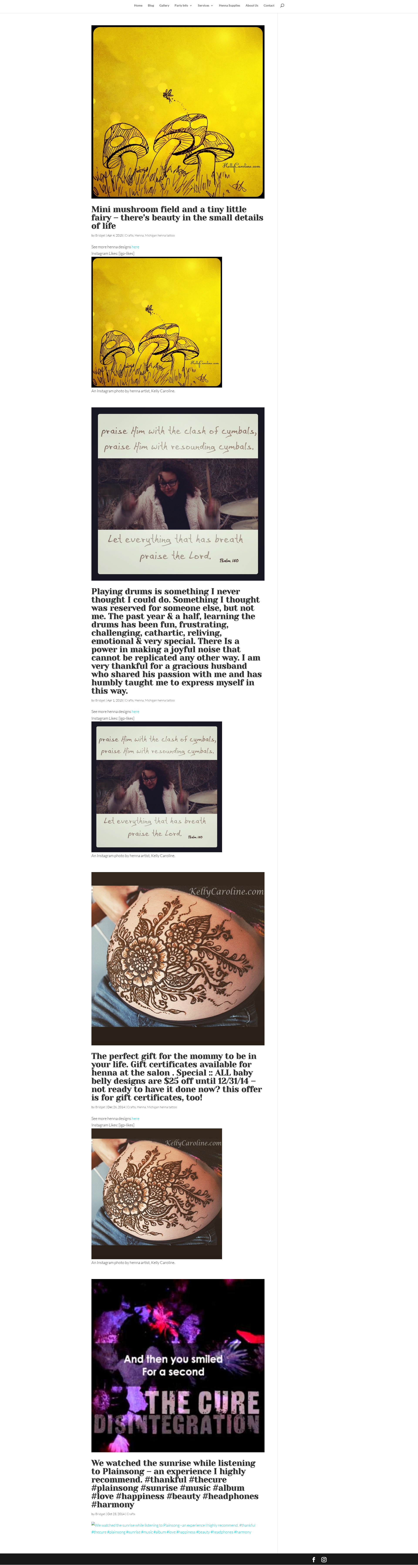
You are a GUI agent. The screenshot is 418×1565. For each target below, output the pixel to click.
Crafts (129, 235)
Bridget (100, 235)
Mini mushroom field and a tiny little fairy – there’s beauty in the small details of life (177, 217)
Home (138, 5)
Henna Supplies (229, 5)
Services (203, 5)
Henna (139, 235)
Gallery (164, 5)
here (135, 246)
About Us (252, 5)
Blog (151, 5)
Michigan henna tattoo (160, 235)
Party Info (181, 5)
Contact (269, 5)
